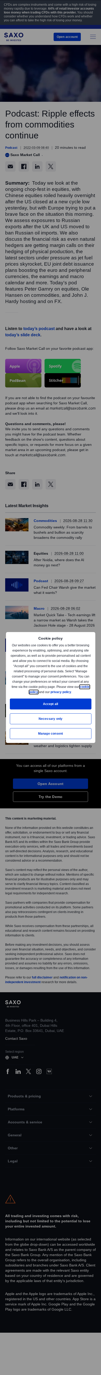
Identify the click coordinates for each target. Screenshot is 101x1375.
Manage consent (50, 733)
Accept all (51, 704)
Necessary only (51, 719)
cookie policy (40, 692)
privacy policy (72, 692)
